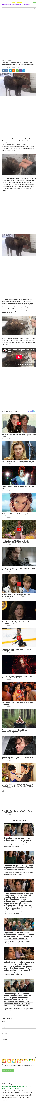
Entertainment (16, 3)
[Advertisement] (19, 35)
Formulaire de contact (13, 1088)
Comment (5, 1039)
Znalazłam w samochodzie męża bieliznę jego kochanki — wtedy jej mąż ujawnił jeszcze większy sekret (18, 840)
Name (4, 1021)
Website (4, 1033)
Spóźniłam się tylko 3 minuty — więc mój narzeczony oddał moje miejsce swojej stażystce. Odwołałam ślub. (18, 868)
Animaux (20, 68)
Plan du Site (20, 1086)
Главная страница (6, 60)
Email (4, 1027)
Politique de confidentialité (9, 1086)
